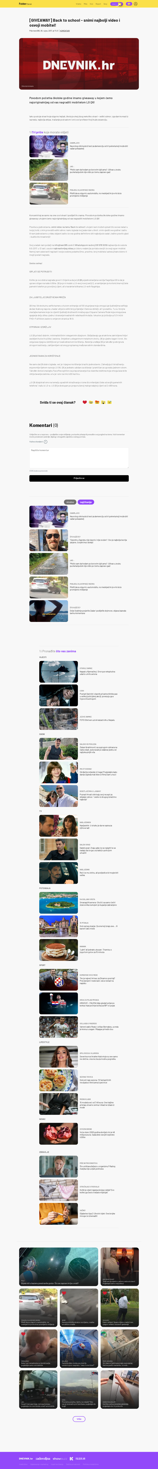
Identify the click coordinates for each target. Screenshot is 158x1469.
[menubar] (136, 3)
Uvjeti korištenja (57, 1464)
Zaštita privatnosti (73, 1464)
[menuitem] (136, 3)
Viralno (78, 4)
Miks (85, 4)
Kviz (91, 4)
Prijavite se (79, 478)
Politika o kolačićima (91, 1464)
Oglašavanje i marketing (39, 1464)
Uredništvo (23, 1464)
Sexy (105, 4)
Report (98, 4)
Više (79, 1419)
